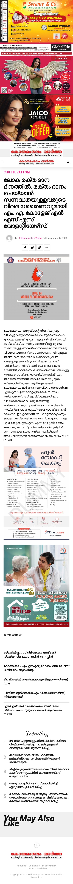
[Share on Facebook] (25, 247)
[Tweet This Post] (32, 247)
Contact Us (34, 866)
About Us (21, 866)
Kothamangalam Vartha (30, 238)
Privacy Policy (49, 866)
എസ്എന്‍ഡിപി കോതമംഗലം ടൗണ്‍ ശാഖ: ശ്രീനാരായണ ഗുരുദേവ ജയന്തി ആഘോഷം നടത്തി (33, 710)
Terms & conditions (37, 868)
